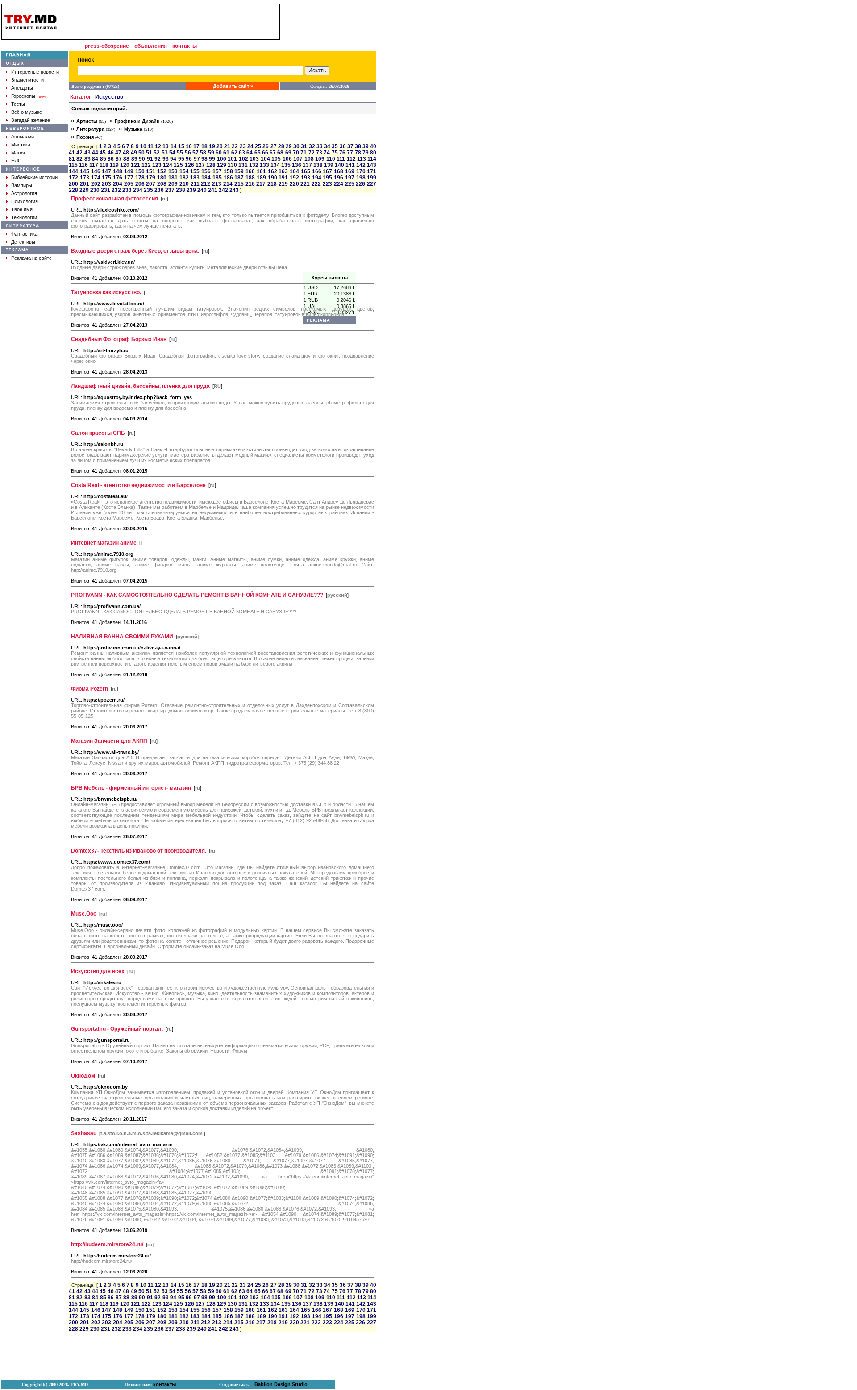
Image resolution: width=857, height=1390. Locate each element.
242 (223, 190)
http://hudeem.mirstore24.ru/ (107, 1244)
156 (206, 171)
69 (288, 153)
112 (351, 1297)
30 (296, 146)
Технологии (24, 217)
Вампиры (21, 185)
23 (243, 146)
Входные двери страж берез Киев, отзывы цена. (135, 251)
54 (172, 153)
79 (365, 153)
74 (327, 1291)
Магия (18, 152)
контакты (184, 46)
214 (228, 184)
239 (191, 190)
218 (272, 184)
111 (341, 1297)
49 (134, 153)
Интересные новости (35, 72)
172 (73, 178)
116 (83, 165)
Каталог (80, 97)
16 (189, 146)
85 (103, 159)
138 (318, 1304)
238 (180, 190)
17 (196, 146)
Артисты (86, 121)
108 (309, 1297)
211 (195, 184)
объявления (150, 46)
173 (84, 178)
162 (272, 171)
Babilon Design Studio (281, 1384)
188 (250, 178)
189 (261, 178)
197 (349, 1316)
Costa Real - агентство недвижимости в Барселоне (138, 485)
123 (157, 165)
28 (281, 146)
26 (265, 146)
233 (127, 190)
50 (141, 153)
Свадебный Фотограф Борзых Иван (118, 339)
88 (126, 159)
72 (311, 1291)
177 (128, 178)
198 (361, 178)
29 (289, 146)
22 (235, 146)
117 (93, 165)
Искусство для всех (98, 971)
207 (150, 184)
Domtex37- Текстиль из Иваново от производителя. (138, 851)
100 (221, 159)
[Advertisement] (329, 138)
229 (84, 190)
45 (103, 153)
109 (319, 1297)
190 (272, 178)
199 (371, 178)
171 (371, 171)
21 (227, 146)
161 (261, 171)
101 (232, 159)
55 (180, 153)
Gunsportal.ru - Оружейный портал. (117, 1029)
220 (294, 184)
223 (327, 1322)
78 (358, 153)
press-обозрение (107, 46)
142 (361, 165)
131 (243, 165)
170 (361, 171)
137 (307, 1304)
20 (219, 146)
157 (217, 171)
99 (212, 159)
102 (243, 159)
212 (205, 184)
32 (312, 1285)
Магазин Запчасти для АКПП (109, 741)
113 (361, 159)
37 (350, 1285)
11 (151, 146)
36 (343, 1285)
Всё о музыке (26, 112)
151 (150, 171)
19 (212, 146)
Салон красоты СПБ (98, 433)
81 (72, 159)
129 (221, 165)
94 (173, 159)
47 (118, 153)
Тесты (18, 104)
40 (373, 146)
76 (342, 1291)
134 (275, 165)
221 (305, 1322)
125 (178, 165)
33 (319, 1285)
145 (84, 171)
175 (106, 178)
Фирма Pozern (89, 689)
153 (173, 171)
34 (327, 1285)
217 (261, 184)
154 (184, 171)
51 (149, 153)
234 (137, 190)
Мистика (20, 144)
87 (119, 159)
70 (296, 153)
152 (161, 171)
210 (184, 184)
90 (142, 159)
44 (95, 153)
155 (195, 171)
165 (305, 1310)
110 (330, 1297)
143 (371, 165)
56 (188, 153)
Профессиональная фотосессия (114, 199)
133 (264, 165)
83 (87, 159)
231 (105, 190)
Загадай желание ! (32, 120)
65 (257, 153)
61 (226, 153)
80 (373, 153)
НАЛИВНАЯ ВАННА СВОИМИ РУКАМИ (122, 636)
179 (150, 178)
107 (298, 159)
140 (339, 1304)
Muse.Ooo (83, 914)
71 (303, 1291)
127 (200, 165)
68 (280, 153)
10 (143, 146)
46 (111, 153)
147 (106, 171)
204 (117, 184)
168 (338, 1310)
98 (204, 159)
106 (287, 159)
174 (95, 178)
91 (150, 159)
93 (165, 159)
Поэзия (85, 137)
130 (232, 165)
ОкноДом (83, 1076)
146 (95, 171)
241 (212, 190)
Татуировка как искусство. (106, 292)
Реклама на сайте (31, 258)
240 (202, 190)
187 (239, 178)
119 (114, 165)
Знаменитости (27, 80)
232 (116, 190)
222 (316, 1322)
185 (217, 178)
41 (72, 153)
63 (242, 153)
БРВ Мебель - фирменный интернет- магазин (131, 788)
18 (204, 146)
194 (316, 1316)
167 (327, 1310)
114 (371, 159)
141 (350, 1304)
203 (106, 184)
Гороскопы (23, 96)
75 (335, 1291)
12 (158, 146)
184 (206, 178)
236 (159, 190)
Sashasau (83, 1133)
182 (184, 178)
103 (254, 159)
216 (250, 184)
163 (283, 171)
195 (327, 1316)
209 (173, 184)
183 (195, 178)
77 (350, 1291)
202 (95, 184)
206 (140, 184)
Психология (24, 201)
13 (165, 146)
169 (349, 1310)
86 (111, 159)
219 (283, 184)
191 (283, 178)
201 (84, 184)
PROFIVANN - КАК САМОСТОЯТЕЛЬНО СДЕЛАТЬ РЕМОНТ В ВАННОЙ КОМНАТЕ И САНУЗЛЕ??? (197, 595)
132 (253, 165)
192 (294, 178)
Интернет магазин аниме (104, 543)
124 (167, 165)
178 (140, 178)
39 (365, 146)
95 (181, 159)
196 (338, 1316)
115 (73, 165)
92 (157, 159)
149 (128, 171)
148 (117, 171)
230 (95, 190)
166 (316, 1310)
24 (250, 146)
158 (228, 171)
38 (358, 146)
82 (79, 159)
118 (104, 165)
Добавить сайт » (233, 86)
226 (360, 184)
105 (276, 159)
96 (189, 159)
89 (134, 159)
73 (319, 1291)
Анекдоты (22, 88)
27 (273, 146)
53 (165, 153)
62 (234, 153)
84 (95, 159)
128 (211, 165)
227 (371, 184)
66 (265, 153)
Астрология (24, 193)
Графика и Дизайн (137, 121)
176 (117, 178)
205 (128, 184)
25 (258, 146)
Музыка (133, 129)
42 (79, 153)
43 (87, 153)
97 (197, 159)
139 (328, 1304)
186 (228, 178)
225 (349, 1322)
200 (73, 184)
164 (294, 171)
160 (250, 171)
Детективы (23, 242)
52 (157, 153)
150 (140, 171)
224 (338, 1322)
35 (335, 1285)
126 (189, 165)
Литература (90, 129)
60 (219, 153)
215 (239, 184)
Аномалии (22, 136)
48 (126, 153)
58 (203, 153)
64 (249, 153)
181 (173, 178)
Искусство (109, 97)
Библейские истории (34, 177)
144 (73, 171)
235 (148, 190)
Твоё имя (22, 209)
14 (174, 146)
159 (239, 171)
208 (161, 184)
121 (135, 165)
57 (195, 153)
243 (234, 190)
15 (181, 146)
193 (305, 1316)
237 (170, 190)
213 (216, 184)
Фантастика (24, 234)
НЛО (16, 160)
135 (286, 165)
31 (304, 1285)
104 (265, 159)
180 (161, 178)
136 (296, 165)
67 (273, 153)
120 (124, 165)
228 (73, 190)
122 (146, 165)
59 (211, 153)
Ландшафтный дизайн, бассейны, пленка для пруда (140, 386)
